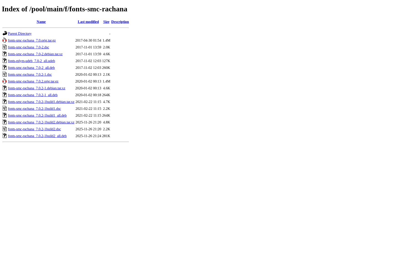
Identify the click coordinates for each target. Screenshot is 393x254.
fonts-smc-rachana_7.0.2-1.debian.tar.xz (36, 88)
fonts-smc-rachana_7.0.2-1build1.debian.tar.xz (41, 102)
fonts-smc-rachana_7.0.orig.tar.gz (32, 40)
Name (41, 22)
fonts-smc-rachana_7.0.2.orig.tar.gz (33, 81)
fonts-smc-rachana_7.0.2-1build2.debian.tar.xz (41, 122)
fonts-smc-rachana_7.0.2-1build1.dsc (34, 109)
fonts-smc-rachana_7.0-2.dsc (28, 47)
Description (120, 22)
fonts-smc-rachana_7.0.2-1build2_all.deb (37, 136)
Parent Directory (20, 33)
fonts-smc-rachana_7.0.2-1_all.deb (33, 95)
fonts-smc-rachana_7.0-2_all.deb (31, 68)
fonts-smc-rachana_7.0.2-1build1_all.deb (37, 115)
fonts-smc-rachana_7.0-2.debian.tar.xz (35, 54)
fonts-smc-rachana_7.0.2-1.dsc (30, 74)
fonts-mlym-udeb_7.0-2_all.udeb (31, 61)
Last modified (88, 22)
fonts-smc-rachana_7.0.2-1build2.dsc (34, 129)
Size (106, 22)
